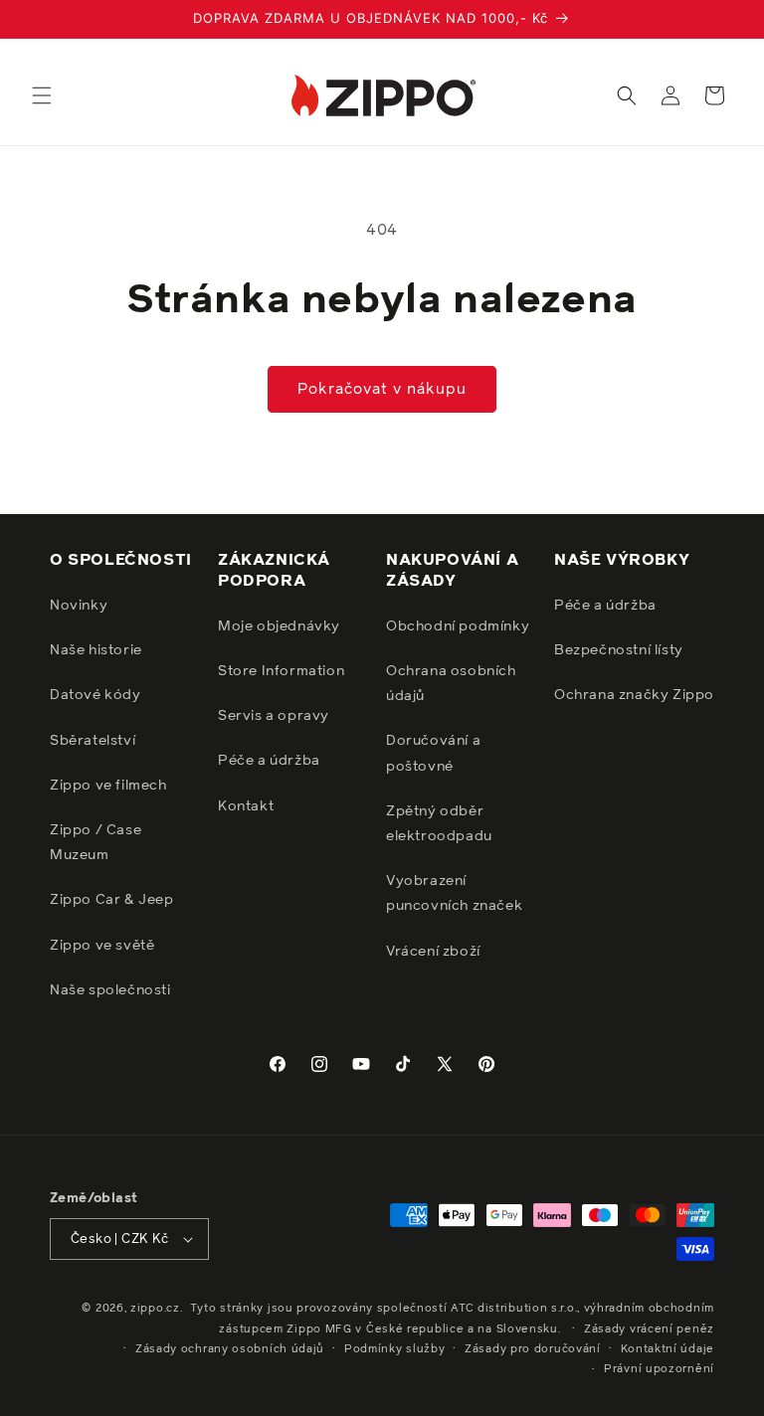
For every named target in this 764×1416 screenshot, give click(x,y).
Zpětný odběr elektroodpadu (439, 823)
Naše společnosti (110, 990)
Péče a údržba (269, 761)
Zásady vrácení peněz (649, 1329)
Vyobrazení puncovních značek (454, 893)
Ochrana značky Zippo (634, 695)
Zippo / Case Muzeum (95, 842)
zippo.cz (155, 1308)
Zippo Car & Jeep (112, 900)
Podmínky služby (395, 1348)
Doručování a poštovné (433, 753)
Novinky (78, 606)
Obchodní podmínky (457, 626)
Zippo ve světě (102, 946)
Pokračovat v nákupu (382, 389)
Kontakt (246, 806)
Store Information (281, 671)
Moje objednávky (279, 626)
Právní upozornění (659, 1368)
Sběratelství (92, 741)
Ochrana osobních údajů (451, 683)
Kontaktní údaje (668, 1348)
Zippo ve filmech (108, 786)
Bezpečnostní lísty (618, 650)
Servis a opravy (273, 716)
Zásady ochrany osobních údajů (229, 1348)
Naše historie (96, 650)
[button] (42, 95)
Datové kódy (95, 695)
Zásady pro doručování (533, 1348)
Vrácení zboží (433, 952)
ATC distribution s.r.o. (514, 1308)
